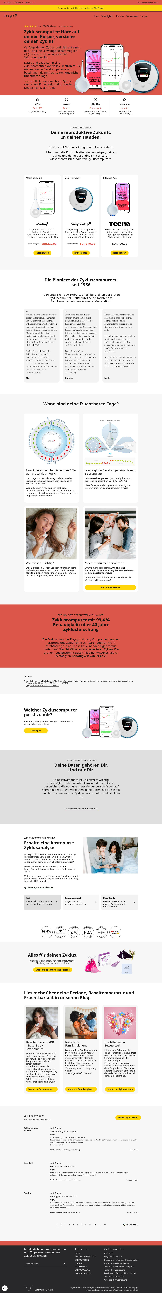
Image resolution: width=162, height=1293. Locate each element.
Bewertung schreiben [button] (128, 1117)
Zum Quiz (36, 730)
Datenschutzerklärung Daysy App (127, 1288)
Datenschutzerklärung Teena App (97, 1290)
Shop (96, 16)
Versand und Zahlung (131, 1290)
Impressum (119, 1290)
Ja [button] (79, 1150)
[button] (56, 1225)
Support (144, 16)
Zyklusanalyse (82, 1270)
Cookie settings (83, 1273)
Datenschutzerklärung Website (105, 1288)
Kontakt (108, 1253)
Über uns (119, 16)
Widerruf (111, 1290)
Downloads (81, 1266)
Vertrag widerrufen (85, 1256)
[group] (36, 1116)
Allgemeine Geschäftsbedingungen (82, 1288)
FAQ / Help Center (113, 1256)
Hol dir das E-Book (110, 587)
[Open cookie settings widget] (5, 1288)
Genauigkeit (107, 16)
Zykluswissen (132, 16)
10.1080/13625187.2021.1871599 (44, 685)
